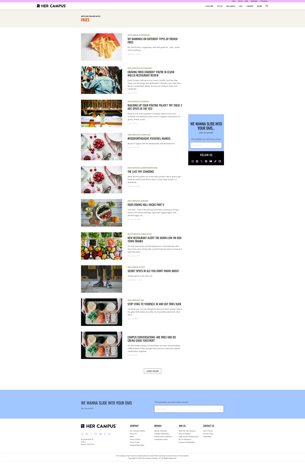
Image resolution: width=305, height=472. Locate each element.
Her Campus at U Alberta (138, 101)
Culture (209, 6)
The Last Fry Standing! (141, 171)
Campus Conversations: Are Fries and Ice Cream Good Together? (152, 339)
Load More (152, 371)
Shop (132, 436)
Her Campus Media (137, 431)
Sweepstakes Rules (137, 445)
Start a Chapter (185, 433)
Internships (207, 436)
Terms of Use (135, 442)
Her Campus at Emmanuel (139, 35)
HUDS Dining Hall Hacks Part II (146, 204)
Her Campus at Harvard (138, 201)
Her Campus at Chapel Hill (139, 134)
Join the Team (208, 433)
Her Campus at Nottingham (140, 68)
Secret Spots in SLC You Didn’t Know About (153, 271)
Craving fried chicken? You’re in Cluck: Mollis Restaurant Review (151, 73)
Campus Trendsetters (187, 442)
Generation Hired (161, 439)
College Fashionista (161, 433)
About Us (133, 433)
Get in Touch (208, 431)
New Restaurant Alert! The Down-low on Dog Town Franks (155, 239)
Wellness (230, 6)
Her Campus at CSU (136, 300)
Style (219, 6)
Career (249, 6)
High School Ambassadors (189, 436)
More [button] (259, 6)
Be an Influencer (185, 439)
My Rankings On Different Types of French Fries (153, 40)
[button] (267, 6)
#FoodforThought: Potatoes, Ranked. (149, 138)
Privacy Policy (135, 439)
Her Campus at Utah (136, 267)
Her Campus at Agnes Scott (140, 234)
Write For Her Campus (187, 431)
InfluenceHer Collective (163, 436)
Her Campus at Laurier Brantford (142, 167)
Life (240, 6)
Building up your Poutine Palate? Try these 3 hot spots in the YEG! (155, 107)
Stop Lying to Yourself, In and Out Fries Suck (154, 304)
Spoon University (160, 431)
